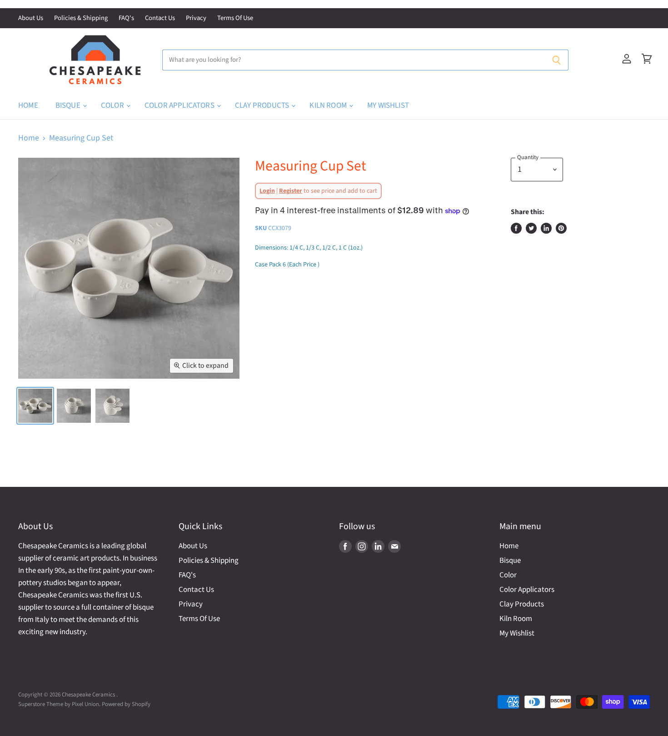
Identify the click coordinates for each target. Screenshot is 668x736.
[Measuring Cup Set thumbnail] (74, 406)
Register (290, 190)
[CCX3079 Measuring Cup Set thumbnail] (35, 406)
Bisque (68, 105)
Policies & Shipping (81, 18)
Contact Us (160, 18)
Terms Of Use (235, 18)
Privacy (196, 18)
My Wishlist (388, 105)
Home (28, 105)
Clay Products (262, 105)
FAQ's (126, 18)
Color (113, 105)
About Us (30, 18)
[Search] (556, 60)
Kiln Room (328, 105)
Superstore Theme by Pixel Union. (59, 704)
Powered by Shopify (126, 704)
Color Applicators (180, 105)
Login (267, 190)
